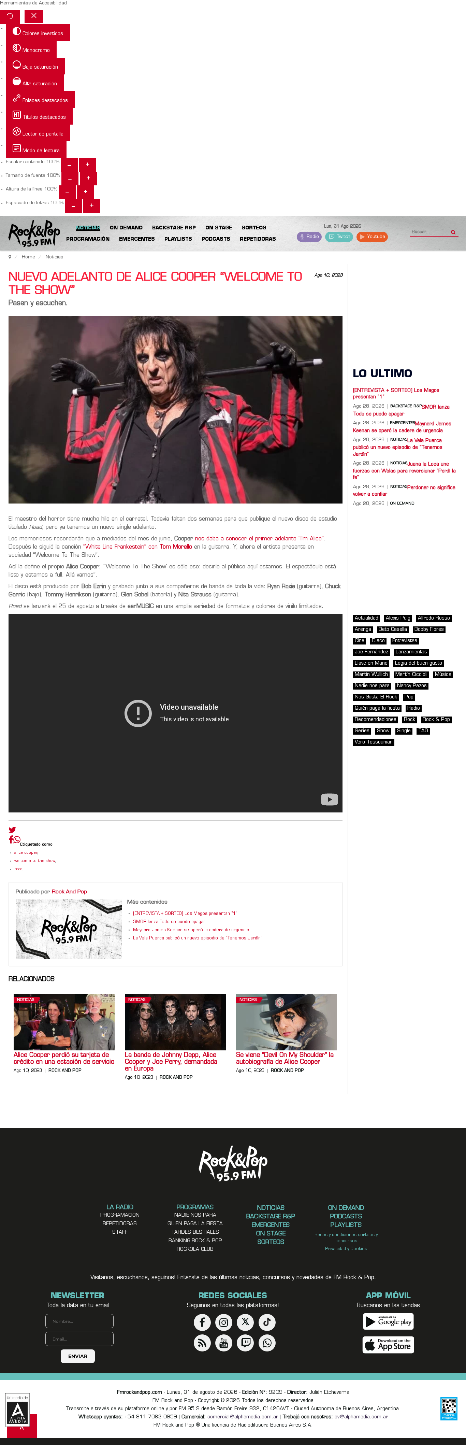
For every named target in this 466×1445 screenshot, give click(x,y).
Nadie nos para (372, 686)
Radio (312, 237)
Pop (409, 697)
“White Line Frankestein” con (137, 547)
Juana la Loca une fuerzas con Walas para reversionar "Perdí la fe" (404, 471)
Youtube (375, 237)
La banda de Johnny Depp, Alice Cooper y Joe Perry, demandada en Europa (171, 1062)
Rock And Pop (69, 892)
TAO (423, 731)
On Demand (402, 504)
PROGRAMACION (120, 1215)
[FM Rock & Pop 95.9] (27, 234)
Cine (359, 640)
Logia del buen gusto (418, 663)
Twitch (343, 237)
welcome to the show (34, 861)
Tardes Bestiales (195, 1232)
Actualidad (366, 618)
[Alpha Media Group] (17, 1410)
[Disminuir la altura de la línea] (67, 192)
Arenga (363, 629)
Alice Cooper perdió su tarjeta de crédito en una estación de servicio (64, 1058)
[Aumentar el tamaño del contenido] (87, 165)
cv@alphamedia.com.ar (361, 1417)
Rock (409, 719)
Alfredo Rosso (434, 618)
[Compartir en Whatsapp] (16, 840)
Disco (378, 640)
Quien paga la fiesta (195, 1224)
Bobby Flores (429, 629)
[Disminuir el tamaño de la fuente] (69, 178)
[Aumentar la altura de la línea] (85, 192)
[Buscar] (453, 230)
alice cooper (25, 853)
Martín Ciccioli (411, 674)
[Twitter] (12, 831)
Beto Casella (393, 629)
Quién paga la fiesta (377, 708)
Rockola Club (195, 1249)
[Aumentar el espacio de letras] (91, 206)
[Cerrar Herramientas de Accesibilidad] (34, 16)
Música (443, 674)
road (18, 869)
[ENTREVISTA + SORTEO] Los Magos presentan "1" (185, 914)
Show (383, 731)
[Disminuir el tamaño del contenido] (69, 165)
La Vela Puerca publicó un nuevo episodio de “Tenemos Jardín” (197, 938)
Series (362, 731)
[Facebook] (11, 841)
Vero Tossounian (374, 742)
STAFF (120, 1232)
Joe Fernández (371, 652)
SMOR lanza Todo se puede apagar (169, 922)
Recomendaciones (375, 719)
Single (404, 731)
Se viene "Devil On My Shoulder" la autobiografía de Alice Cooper (285, 1058)
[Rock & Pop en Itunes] (388, 1345)
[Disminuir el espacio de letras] (73, 206)
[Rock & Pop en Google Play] (388, 1321)
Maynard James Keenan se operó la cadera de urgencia (191, 930)
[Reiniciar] (10, 17)
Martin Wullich (371, 674)
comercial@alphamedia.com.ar (242, 1417)
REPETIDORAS (120, 1224)
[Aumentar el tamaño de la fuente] (88, 178)
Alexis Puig (398, 618)
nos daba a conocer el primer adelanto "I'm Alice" (259, 539)
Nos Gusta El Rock (376, 697)
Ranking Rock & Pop (195, 1241)
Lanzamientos (411, 652)
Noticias (25, 1000)
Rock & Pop (436, 719)
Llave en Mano (371, 663)
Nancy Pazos (412, 686)
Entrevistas (404, 640)
